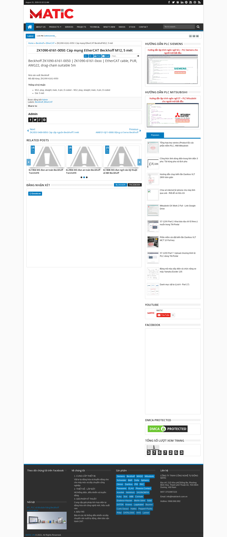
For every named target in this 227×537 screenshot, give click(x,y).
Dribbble (195, 2)
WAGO (140, 476)
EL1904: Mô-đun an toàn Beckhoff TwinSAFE (46, 171)
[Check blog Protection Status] (167, 432)
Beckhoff (39, 102)
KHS (139, 513)
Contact (143, 27)
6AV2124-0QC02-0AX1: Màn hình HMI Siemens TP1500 (67, 36)
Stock (132, 27)
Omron (120, 484)
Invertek (120, 492)
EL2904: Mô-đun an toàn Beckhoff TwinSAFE (83, 171)
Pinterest (186, 2)
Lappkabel (139, 504)
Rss (199, 2)
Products (54, 27)
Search (198, 26)
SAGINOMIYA (143, 492)
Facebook (169, 2)
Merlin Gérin (139, 500)
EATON (120, 504)
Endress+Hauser (124, 500)
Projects (81, 27)
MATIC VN (30, 535)
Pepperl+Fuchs (145, 509)
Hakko (133, 509)
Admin (45, 100)
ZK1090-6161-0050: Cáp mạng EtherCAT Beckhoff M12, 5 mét (85, 50)
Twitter (173, 2)
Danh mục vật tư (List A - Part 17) (174, 284)
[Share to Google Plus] (38, 165)
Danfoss (128, 484)
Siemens (121, 476)
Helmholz (130, 492)
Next (29, 162)
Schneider (121, 480)
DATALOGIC (129, 513)
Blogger (120, 185)
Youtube (190, 2)
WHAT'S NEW (109, 27)
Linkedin (182, 2)
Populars (155, 135)
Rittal (119, 513)
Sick (125, 496)
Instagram (177, 2)
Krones (128, 504)
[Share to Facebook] (31, 165)
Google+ (40, 120)
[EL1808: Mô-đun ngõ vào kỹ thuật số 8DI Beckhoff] (121, 157)
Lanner (146, 513)
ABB (131, 496)
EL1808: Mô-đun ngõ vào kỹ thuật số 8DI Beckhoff (120, 171)
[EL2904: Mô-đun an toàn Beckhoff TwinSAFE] (84, 157)
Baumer (149, 504)
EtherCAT (48, 102)
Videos (122, 27)
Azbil (149, 500)
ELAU (131, 488)
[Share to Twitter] (35, 165)
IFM (136, 484)
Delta (136, 480)
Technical (95, 27)
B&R (130, 480)
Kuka (119, 496)
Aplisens (145, 480)
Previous (139, 162)
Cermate (139, 496)
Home (30, 27)
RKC (142, 484)
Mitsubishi (149, 476)
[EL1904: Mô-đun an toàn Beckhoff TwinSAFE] (47, 157)
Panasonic (121, 488)
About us (41, 27)
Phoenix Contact (143, 488)
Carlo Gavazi (123, 509)
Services (69, 27)
